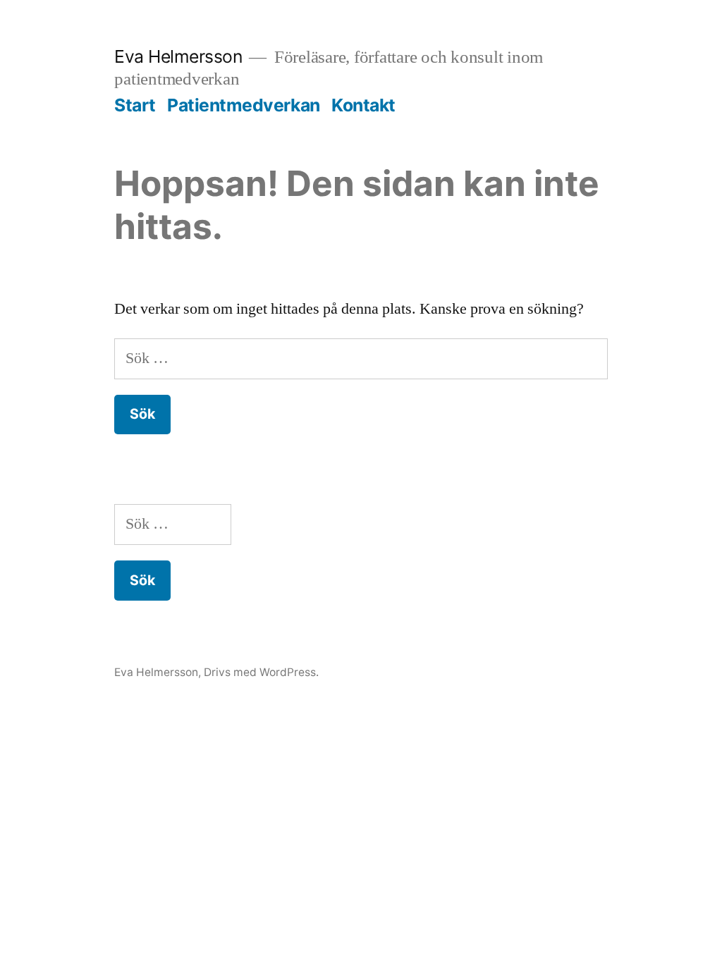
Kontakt (363, 105)
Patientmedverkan (243, 105)
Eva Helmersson (178, 56)
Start (135, 105)
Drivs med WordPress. (261, 672)
